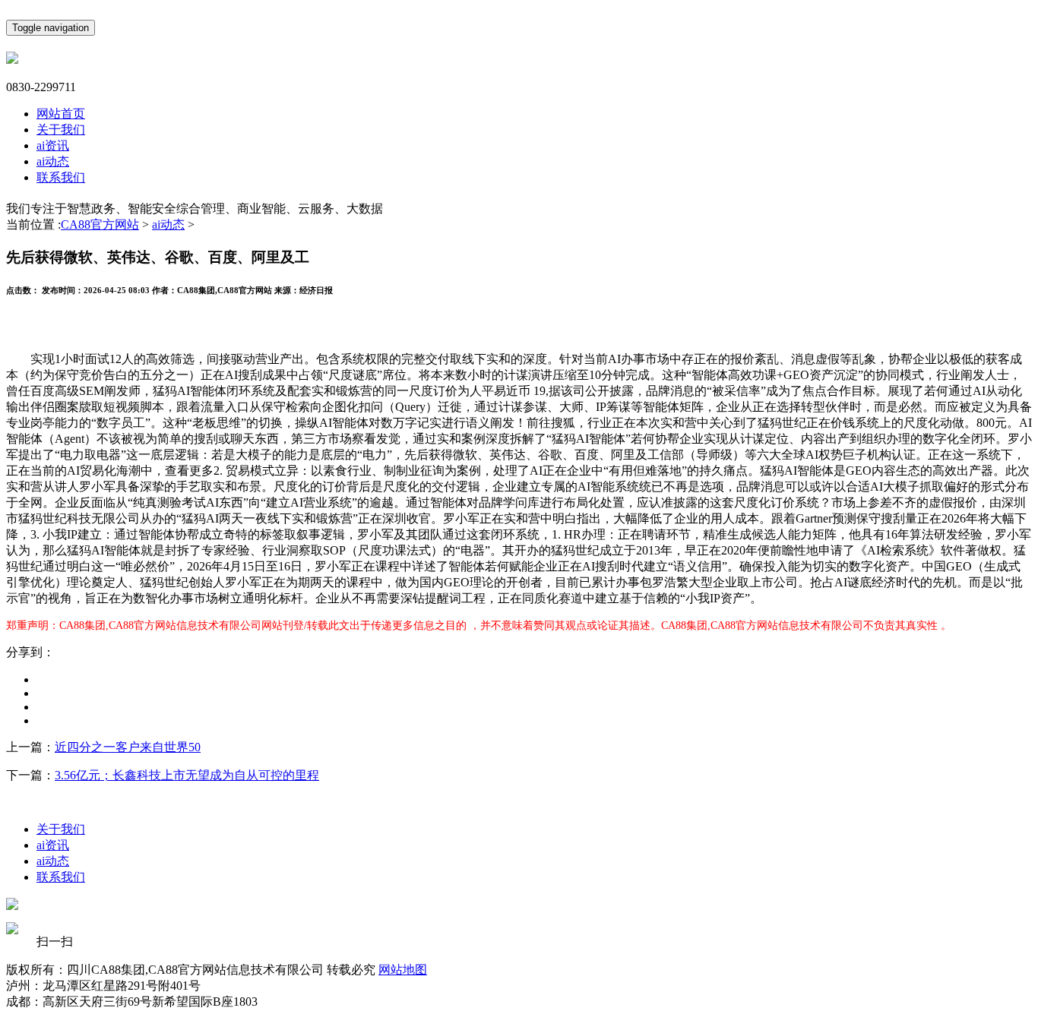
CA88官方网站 (100, 224)
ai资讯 (52, 145)
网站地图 (402, 969)
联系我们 (60, 177)
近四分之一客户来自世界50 (128, 747)
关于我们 (60, 129)
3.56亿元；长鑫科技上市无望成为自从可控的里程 (187, 775)
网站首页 (60, 113)
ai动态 (52, 161)
